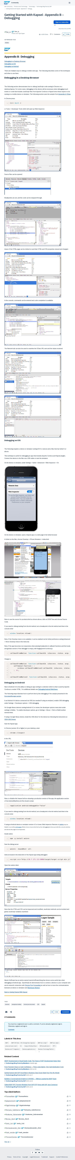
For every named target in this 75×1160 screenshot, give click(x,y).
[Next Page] (39, 1052)
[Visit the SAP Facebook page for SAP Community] (32, 1152)
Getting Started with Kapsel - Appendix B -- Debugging (34, 16)
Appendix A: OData (64, 94)
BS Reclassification (44, 1046)
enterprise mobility (16, 1004)
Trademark (44, 1157)
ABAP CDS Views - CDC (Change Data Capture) (22, 1043)
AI (20, 1046)
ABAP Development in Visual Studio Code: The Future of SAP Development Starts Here (32, 1061)
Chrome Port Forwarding (33, 985)
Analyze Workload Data (30, 1046)
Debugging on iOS (10, 64)
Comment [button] (65, 1012)
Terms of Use (17, 1157)
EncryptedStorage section (12, 696)
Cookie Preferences (62, 1157)
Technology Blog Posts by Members (17, 1063)
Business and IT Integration (12, 1049)
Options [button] (55, 25)
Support (51, 1157)
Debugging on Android (11, 66)
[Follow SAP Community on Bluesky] (36, 1152)
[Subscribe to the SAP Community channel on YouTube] (39, 1152)
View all (6, 1142)
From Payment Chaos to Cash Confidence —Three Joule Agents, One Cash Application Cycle (34, 1067)
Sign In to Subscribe (62, 22)
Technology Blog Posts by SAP (43, 6)
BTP (54, 1046)
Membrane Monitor (34, 988)
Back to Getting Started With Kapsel (15, 992)
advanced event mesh (11, 1046)
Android (7, 1004)
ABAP (6, 1043)
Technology (32, 6)
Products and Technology (20, 6)
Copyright (25, 1157)
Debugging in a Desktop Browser (15, 61)
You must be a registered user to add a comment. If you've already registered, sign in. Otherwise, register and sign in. (35, 1025)
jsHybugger (18, 827)
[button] (63, 34)
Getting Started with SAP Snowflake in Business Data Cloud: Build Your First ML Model (31, 1073)
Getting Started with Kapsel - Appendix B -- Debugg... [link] (19, 8)
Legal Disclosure (35, 1157)
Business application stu (28, 1049)
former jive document (29, 1004)
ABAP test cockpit (42, 1043)
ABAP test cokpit (54, 1043)
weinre (61, 824)
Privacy (9, 1157)
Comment (11, 1029)
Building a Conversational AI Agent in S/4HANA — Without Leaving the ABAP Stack (30, 1079)
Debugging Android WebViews (48, 689)
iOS (38, 1004)
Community (15, 2)
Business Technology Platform (46, 1049)
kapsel (43, 1004)
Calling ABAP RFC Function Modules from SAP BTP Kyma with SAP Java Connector (31, 1084)
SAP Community (8, 6)
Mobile (7, 42)
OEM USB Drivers (10, 719)
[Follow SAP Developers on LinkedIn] (42, 1152)
